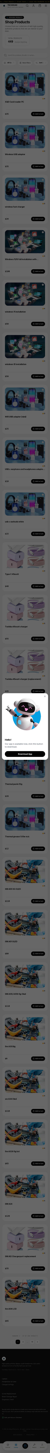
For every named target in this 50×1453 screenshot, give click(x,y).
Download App (25, 754)
